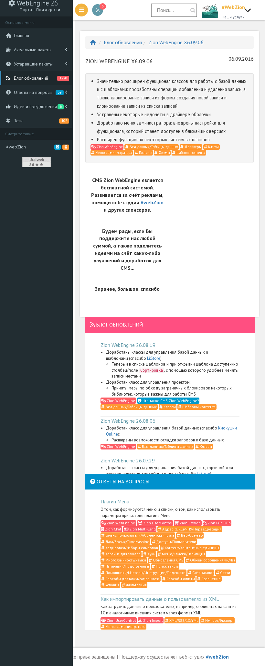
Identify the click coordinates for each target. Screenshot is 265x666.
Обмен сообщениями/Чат (212, 560)
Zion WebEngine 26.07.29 (128, 460)
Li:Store (153, 358)
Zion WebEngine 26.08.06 (128, 421)
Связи (224, 572)
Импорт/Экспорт (219, 620)
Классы (213, 147)
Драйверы (193, 147)
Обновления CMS (168, 560)
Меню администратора (113, 152)
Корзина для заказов (122, 553)
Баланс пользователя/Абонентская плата (139, 535)
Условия (111, 584)
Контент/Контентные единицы (191, 547)
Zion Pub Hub (219, 522)
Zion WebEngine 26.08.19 (128, 345)
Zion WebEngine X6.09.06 (176, 42)
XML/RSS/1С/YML (183, 620)
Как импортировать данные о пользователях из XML (160, 599)
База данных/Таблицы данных (153, 147)
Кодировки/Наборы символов (131, 547)
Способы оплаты (180, 578)
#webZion (152, 202)
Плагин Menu (115, 501)
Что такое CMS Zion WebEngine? (170, 400)
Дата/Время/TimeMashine (126, 541)
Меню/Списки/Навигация (183, 553)
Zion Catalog (190, 522)
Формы (164, 152)
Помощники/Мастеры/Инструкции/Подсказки (145, 572)
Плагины (145, 152)
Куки (150, 553)
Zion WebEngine (109, 147)
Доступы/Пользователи (175, 541)
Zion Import (152, 620)
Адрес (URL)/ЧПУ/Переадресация (191, 529)
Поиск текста (167, 566)
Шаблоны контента (190, 152)
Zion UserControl (157, 522)
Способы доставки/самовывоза (132, 578)
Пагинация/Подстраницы (126, 566)
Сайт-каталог (202, 572)
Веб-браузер (191, 535)
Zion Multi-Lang (142, 529)
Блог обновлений (123, 42)
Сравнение (210, 578)
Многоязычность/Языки (125, 560)
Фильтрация (136, 584)
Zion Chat (112, 529)
